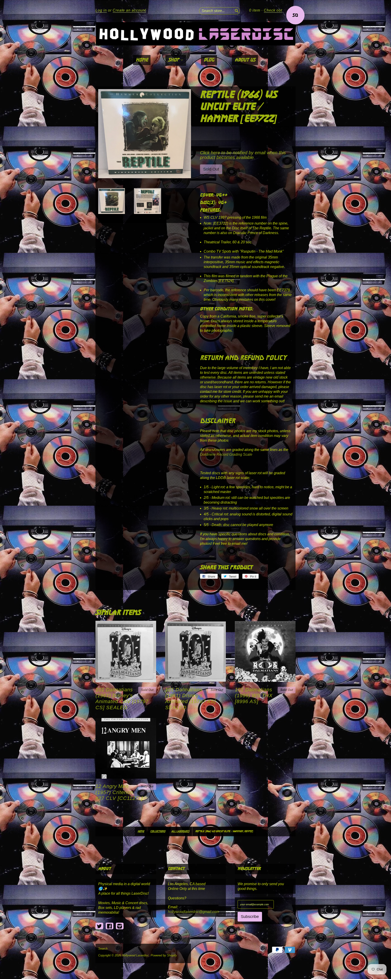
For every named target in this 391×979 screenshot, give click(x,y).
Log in (101, 10)
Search (102, 948)
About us (245, 60)
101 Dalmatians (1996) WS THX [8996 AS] (254, 695)
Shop (174, 60)
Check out (273, 10)
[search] (236, 10)
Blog (209, 60)
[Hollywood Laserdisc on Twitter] (99, 926)
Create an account (129, 10)
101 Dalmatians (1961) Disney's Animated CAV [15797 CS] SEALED (121, 698)
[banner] (195, 33)
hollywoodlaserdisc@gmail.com (193, 912)
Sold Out (147, 690)
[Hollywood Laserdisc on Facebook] (109, 926)
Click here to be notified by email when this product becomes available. (243, 155)
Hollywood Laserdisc (135, 955)
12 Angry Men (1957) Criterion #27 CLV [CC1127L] (119, 792)
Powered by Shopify (164, 955)
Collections (157, 831)
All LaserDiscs (180, 831)
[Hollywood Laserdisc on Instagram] (120, 926)
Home (142, 60)
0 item (254, 10)
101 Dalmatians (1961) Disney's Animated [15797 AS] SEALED (190, 698)
